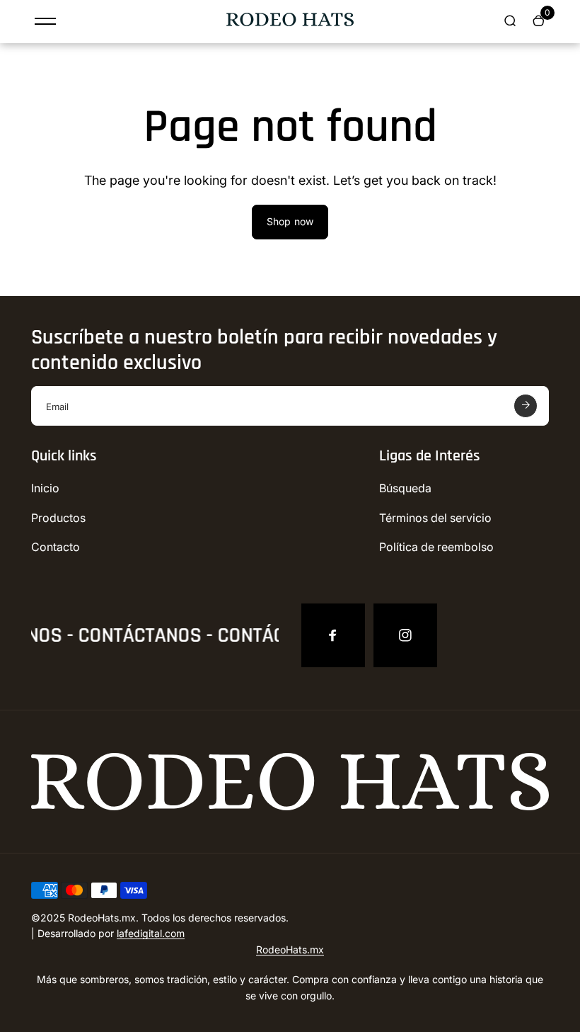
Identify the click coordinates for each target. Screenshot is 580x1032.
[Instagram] (405, 635)
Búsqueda (405, 488)
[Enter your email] (526, 406)
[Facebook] (333, 635)
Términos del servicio (435, 518)
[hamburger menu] (45, 21)
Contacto (55, 547)
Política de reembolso (436, 547)
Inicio (45, 488)
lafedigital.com (151, 933)
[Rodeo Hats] (290, 22)
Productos (58, 518)
